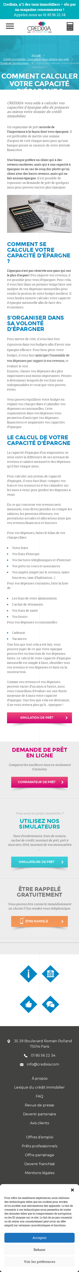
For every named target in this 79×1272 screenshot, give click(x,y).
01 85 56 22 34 (43, 1055)
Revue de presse (39, 1105)
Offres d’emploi (39, 1137)
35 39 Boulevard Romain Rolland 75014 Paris (43, 1044)
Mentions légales (39, 1173)
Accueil (36, 55)
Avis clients (39, 1123)
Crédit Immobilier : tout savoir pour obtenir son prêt (36, 59)
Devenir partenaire (39, 1114)
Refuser (39, 1249)
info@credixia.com (43, 1064)
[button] (72, 1189)
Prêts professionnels (39, 1146)
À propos (39, 1078)
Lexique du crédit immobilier (39, 1087)
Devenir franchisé (39, 1164)
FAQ (39, 1096)
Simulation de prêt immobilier (36, 719)
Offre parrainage (39, 1155)
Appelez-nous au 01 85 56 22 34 (39, 14)
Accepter (39, 1237)
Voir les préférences (39, 1261)
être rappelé (36, 921)
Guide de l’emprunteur (14, 63)
